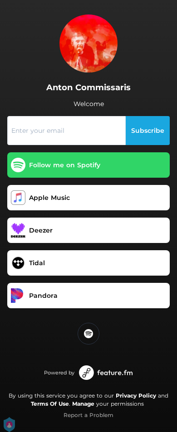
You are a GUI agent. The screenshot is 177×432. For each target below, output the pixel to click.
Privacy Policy (136, 395)
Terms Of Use (50, 403)
